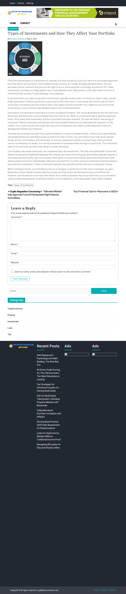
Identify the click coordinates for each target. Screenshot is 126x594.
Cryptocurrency (15, 308)
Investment (13, 29)
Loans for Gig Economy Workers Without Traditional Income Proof (49, 436)
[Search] (116, 24)
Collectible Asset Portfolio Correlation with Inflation (49, 413)
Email (14, 253)
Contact (20, 3)
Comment (16, 217)
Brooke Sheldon (17, 39)
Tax (9, 334)
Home (12, 3)
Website (15, 262)
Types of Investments (23, 185)
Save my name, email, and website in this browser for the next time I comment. (53, 271)
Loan (10, 328)
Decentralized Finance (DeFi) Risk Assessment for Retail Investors (48, 424)
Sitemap (29, 3)
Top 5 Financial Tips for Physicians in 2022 (94, 191)
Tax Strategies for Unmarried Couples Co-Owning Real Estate (48, 387)
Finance (11, 315)
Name (14, 244)
